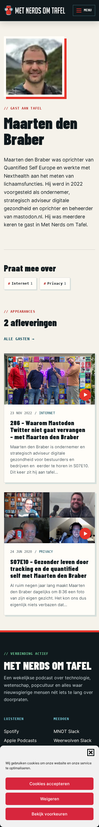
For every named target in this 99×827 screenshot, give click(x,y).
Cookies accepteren (49, 783)
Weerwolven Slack (73, 740)
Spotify (11, 731)
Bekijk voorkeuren (49, 814)
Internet (20, 283)
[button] (91, 752)
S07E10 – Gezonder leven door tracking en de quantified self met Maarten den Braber (49, 568)
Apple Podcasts (20, 740)
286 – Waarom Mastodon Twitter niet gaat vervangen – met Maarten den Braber (47, 429)
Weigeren (49, 798)
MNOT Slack (66, 731)
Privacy (55, 283)
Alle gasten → (19, 339)
